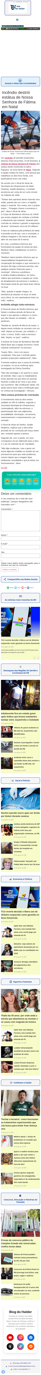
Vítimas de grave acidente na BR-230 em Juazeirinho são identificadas (26, 731)
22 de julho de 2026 (19, 1297)
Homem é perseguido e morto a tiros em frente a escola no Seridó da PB (26, 746)
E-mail (4, 544)
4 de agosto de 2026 (20, 737)
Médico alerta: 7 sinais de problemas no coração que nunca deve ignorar (25, 1140)
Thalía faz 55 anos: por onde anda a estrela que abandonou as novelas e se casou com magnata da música (19, 1018)
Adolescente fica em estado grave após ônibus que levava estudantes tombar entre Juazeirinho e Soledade (20, 716)
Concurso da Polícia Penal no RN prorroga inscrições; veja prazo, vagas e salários (26, 1272)
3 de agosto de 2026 (20, 770)
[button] (17, 20)
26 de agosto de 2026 (12, 647)
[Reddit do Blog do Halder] (30, 1346)
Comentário (7, 509)
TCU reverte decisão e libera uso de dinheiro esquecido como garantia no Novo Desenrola (20, 914)
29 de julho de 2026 (19, 1279)
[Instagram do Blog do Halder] (20, 1337)
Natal (28, 170)
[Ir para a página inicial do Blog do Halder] (18, 7)
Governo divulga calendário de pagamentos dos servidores (25, 965)
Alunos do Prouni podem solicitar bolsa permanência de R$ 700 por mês (25, 1257)
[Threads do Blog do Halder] (10, 1346)
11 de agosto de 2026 (20, 1264)
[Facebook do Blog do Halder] (30, 1337)
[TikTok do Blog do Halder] (20, 1346)
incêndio (9, 158)
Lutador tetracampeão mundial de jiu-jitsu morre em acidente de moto (26, 1051)
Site (2, 552)
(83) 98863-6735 (25, 1363)
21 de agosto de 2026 (20, 1057)
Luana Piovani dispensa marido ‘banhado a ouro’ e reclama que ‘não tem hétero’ (26, 1066)
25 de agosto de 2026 (7, 723)
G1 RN (4, 468)
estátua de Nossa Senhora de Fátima (18, 164)
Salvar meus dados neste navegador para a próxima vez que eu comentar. (20, 564)
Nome (4, 535)
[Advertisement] (20, 52)
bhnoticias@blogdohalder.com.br (24, 1366)
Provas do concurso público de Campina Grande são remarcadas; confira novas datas (18, 1243)
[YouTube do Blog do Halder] (10, 1337)
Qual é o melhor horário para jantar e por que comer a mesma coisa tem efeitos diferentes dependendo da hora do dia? (26, 1158)
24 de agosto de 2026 (20, 1168)
